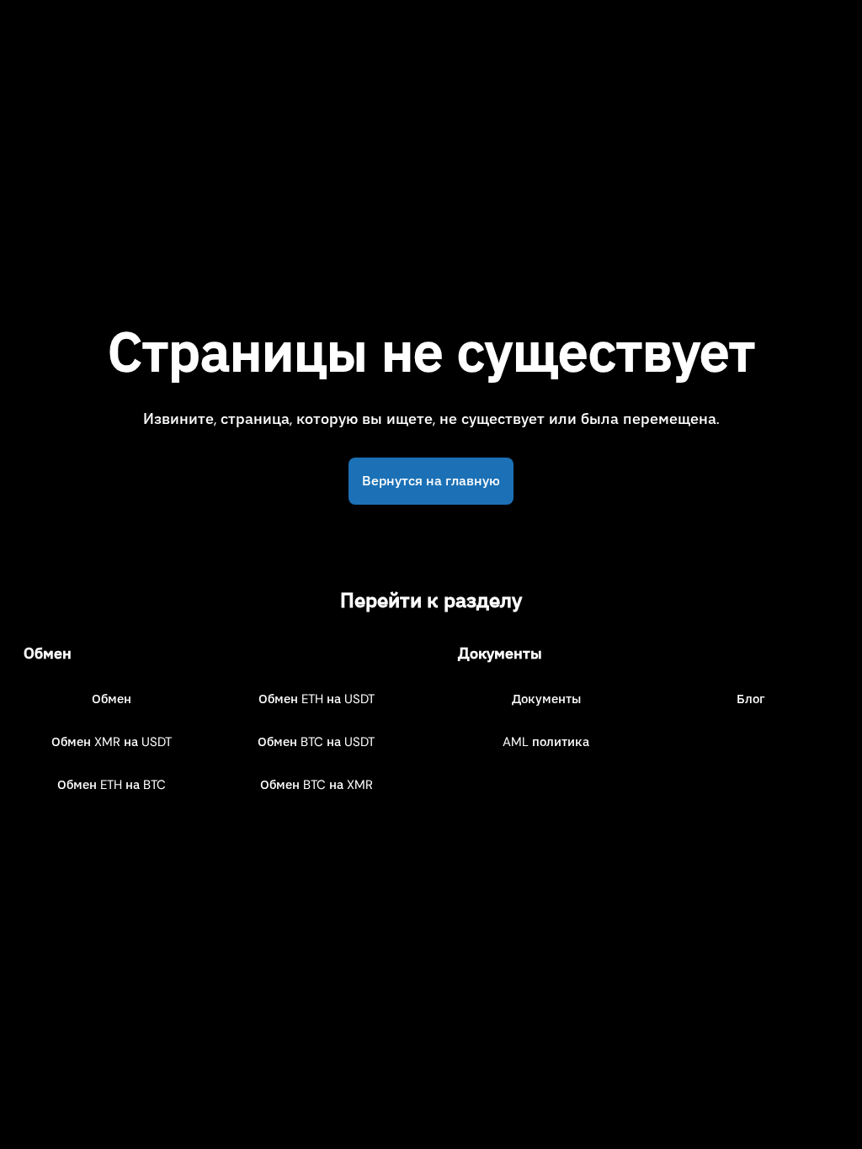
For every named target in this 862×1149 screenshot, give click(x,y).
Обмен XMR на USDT (111, 741)
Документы (546, 699)
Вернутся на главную (431, 481)
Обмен (111, 699)
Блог (751, 699)
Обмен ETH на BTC (111, 784)
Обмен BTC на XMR (316, 784)
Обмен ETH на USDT (316, 699)
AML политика (546, 741)
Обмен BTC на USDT (316, 741)
